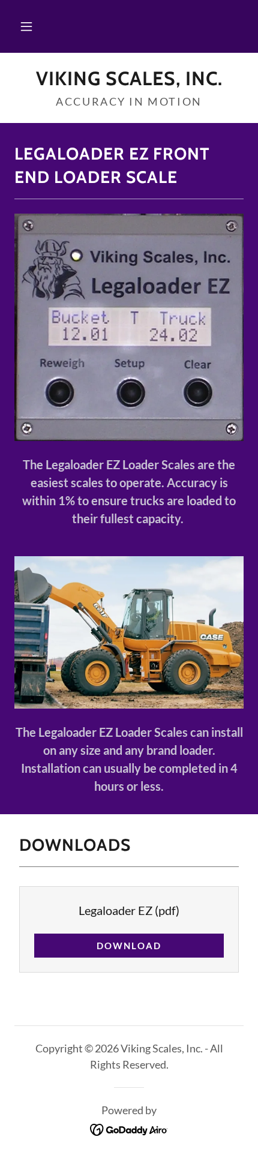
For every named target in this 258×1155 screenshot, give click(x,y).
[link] (129, 78)
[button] (26, 26)
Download (129, 945)
